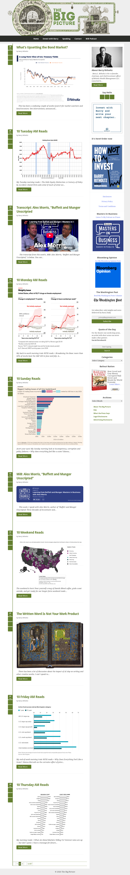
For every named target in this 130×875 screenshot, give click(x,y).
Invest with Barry (50, 39)
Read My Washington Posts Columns (108, 296)
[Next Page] (25, 864)
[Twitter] (102, 97)
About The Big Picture (102, 407)
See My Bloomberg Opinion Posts (108, 261)
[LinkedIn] (112, 97)
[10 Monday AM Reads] (49, 319)
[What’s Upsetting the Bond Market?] (49, 79)
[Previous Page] (14, 864)
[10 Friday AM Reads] (49, 730)
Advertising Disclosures (103, 420)
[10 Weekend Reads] (49, 562)
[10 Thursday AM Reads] (49, 815)
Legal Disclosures (100, 417)
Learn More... (115, 384)
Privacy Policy (107, 201)
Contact (78, 39)
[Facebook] (107, 97)
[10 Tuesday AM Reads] (49, 159)
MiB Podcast (91, 39)
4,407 (30, 864)
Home (36, 39)
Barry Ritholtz (23, 51)
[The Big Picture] (65, 18)
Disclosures (107, 197)
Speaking (66, 39)
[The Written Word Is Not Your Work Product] (49, 645)
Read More (23, 113)
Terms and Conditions (107, 206)
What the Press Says (102, 413)
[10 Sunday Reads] (49, 416)
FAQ (95, 410)
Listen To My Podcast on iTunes (108, 217)
